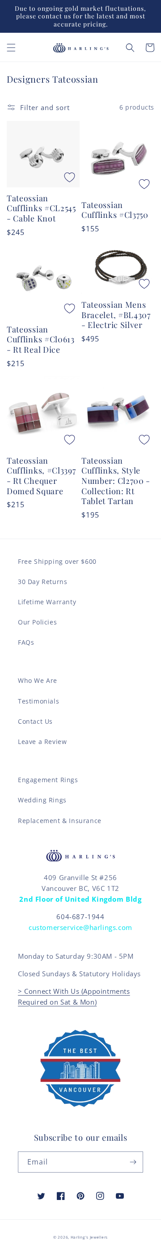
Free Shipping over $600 (57, 561)
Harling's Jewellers (89, 1237)
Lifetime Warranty (47, 602)
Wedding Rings (42, 800)
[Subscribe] (133, 1162)
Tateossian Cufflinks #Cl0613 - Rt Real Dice (41, 339)
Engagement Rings (48, 779)
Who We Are (37, 680)
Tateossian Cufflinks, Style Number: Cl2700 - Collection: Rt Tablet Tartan (115, 481)
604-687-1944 (80, 916)
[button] (11, 48)
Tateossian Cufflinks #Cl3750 (114, 210)
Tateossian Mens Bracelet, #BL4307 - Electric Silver (116, 315)
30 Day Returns (42, 581)
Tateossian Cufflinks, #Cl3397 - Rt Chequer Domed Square (41, 476)
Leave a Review (42, 741)
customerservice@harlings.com (80, 927)
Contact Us (35, 721)
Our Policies (37, 622)
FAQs (26, 642)
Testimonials (38, 701)
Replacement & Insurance (60, 820)
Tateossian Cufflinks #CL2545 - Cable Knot (41, 208)
